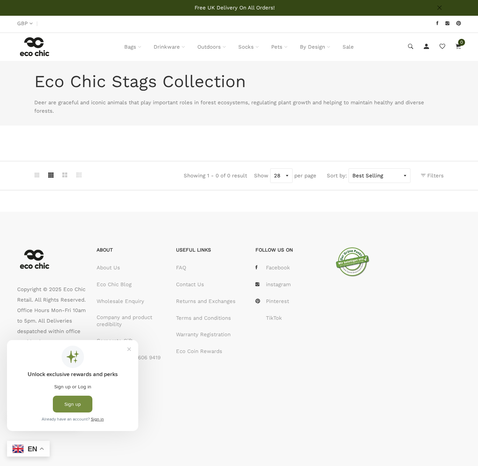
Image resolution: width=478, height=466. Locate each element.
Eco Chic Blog (114, 284)
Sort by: (337, 175)
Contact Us (190, 284)
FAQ (181, 267)
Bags (130, 47)
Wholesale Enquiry (120, 301)
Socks (246, 47)
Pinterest (277, 301)
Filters (435, 175)
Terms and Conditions (203, 318)
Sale (348, 47)
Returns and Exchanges (206, 301)
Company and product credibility (124, 320)
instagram (278, 284)
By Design (312, 47)
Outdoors (209, 47)
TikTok (274, 318)
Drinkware (167, 47)
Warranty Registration (203, 334)
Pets (276, 47)
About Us (108, 267)
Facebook (278, 267)
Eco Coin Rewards (199, 351)
